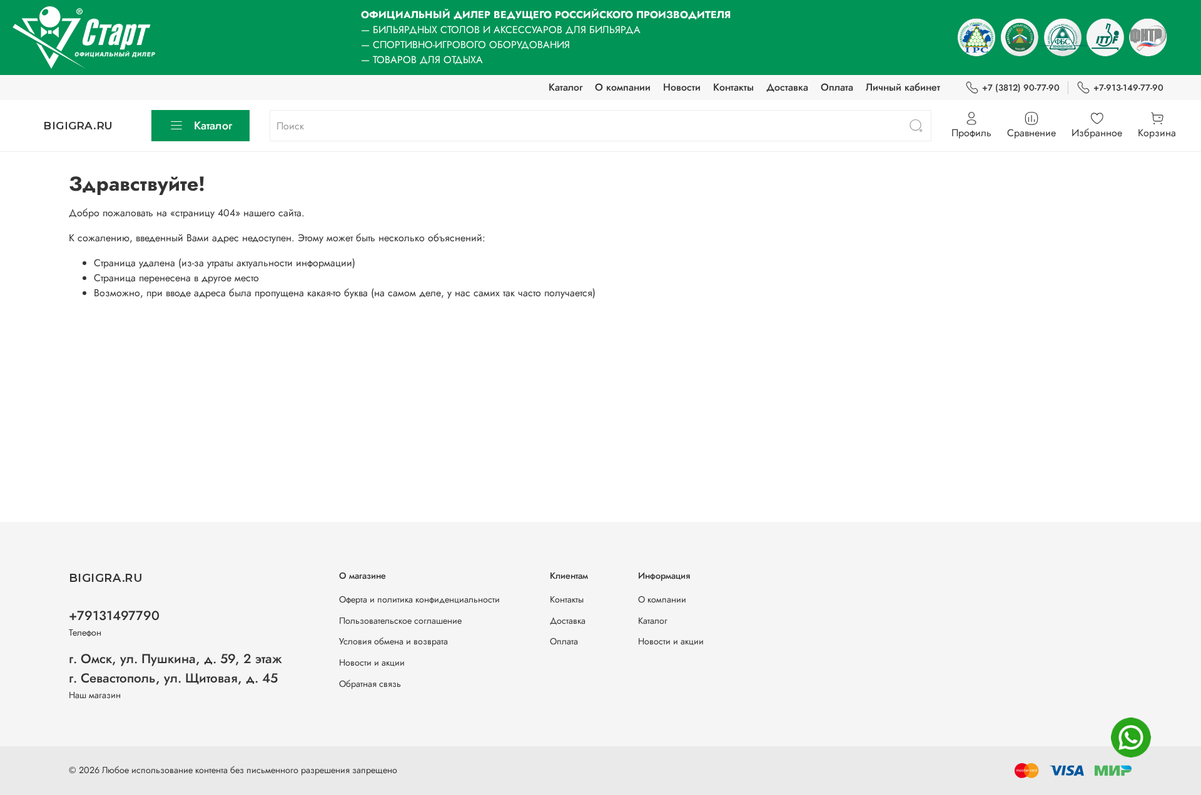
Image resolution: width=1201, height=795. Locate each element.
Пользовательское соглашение (400, 620)
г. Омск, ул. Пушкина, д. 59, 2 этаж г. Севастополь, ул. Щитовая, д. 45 (175, 668)
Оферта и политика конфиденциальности (419, 599)
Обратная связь (370, 684)
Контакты (733, 87)
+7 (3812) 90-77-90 (1021, 87)
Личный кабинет (903, 87)
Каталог (565, 87)
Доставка (787, 87)
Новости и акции (372, 662)
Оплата (837, 87)
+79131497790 (114, 615)
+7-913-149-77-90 (1128, 87)
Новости (682, 87)
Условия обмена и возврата (393, 641)
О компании (623, 87)
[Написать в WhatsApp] (1131, 738)
